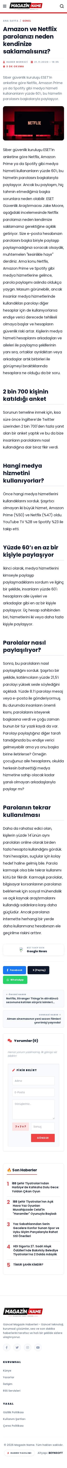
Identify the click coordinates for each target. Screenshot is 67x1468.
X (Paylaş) (39, 970)
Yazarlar (8, 1377)
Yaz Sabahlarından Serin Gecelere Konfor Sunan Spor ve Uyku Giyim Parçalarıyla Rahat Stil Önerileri (36, 1230)
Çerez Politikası (13, 1426)
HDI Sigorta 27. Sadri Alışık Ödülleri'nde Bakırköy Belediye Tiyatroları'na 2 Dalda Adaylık (35, 1250)
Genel (27, 20)
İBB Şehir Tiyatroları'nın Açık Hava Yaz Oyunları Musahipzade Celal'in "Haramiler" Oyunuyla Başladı (34, 1208)
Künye (7, 1370)
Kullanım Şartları (14, 1419)
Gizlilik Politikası (13, 1412)
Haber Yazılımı (20, 1452)
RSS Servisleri (11, 1391)
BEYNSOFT (56, 1453)
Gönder (43, 1137)
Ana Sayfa (10, 20)
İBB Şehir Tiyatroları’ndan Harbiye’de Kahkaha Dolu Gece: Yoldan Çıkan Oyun (35, 1187)
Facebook (16, 970)
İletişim (7, 1384)
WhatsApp (17, 979)
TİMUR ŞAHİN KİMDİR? (28, 1264)
